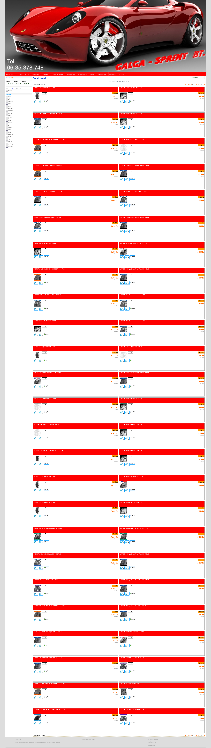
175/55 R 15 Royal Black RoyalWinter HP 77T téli (48, 657)
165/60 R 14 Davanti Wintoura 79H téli (131, 346)
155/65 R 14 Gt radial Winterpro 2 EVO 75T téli (133, 476)
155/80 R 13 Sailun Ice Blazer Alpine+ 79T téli (47, 217)
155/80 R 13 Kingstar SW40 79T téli (44, 87)
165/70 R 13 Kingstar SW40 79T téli (44, 502)
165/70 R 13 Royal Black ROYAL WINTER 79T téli (48, 450)
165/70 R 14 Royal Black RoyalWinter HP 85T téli (134, 554)
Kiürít (12, 77)
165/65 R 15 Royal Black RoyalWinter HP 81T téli (48, 631)
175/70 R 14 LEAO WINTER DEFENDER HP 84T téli (49, 269)
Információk (112, 74)
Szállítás (83, 744)
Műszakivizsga (102, 74)
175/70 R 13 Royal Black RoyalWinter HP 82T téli (134, 580)
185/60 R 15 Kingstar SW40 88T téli (44, 346)
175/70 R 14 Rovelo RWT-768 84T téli (131, 424)
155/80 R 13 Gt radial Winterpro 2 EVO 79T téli (133, 243)
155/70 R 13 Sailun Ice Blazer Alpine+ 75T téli (133, 191)
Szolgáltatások (71, 74)
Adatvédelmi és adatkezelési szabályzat (88, 739)
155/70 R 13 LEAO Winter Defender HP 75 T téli (48, 165)
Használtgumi (36, 74)
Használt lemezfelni (23, 74)
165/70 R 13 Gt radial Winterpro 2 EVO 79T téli (133, 631)
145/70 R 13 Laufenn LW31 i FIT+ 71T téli (46, 580)
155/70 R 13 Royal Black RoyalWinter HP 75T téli (48, 113)
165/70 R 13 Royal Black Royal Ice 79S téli (46, 424)
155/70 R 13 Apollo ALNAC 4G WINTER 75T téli (48, 528)
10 (198, 84)
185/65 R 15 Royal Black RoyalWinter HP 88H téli (134, 606)
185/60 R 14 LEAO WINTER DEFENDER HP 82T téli (49, 606)
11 (200, 84)
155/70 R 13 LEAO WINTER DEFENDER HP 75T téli (49, 139)
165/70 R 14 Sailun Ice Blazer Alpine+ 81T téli (47, 295)
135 (204, 84)
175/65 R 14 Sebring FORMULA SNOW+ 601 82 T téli (49, 709)
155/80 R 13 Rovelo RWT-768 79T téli (131, 87)
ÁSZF (82, 742)
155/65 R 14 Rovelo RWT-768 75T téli (131, 113)
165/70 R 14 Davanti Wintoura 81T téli (45, 398)
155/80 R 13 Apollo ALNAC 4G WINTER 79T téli (134, 528)
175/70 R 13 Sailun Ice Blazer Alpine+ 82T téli (133, 321)
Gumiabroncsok (10, 74)
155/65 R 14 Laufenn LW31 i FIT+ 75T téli (132, 657)
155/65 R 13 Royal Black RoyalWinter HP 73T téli (48, 191)
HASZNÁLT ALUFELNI (58, 74)
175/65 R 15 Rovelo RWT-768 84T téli (131, 502)
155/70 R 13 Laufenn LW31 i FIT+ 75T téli (132, 709)
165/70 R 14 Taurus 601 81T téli (129, 683)
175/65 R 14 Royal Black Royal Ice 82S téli (132, 139)
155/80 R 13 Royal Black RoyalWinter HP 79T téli (134, 165)
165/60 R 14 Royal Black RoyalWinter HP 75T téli (134, 372)
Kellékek (92, 74)
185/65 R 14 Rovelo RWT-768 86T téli (131, 450)
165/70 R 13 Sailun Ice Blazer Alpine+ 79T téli (133, 295)
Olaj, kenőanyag (82, 74)
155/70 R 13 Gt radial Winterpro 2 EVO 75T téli (47, 372)
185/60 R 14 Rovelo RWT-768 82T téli (131, 398)
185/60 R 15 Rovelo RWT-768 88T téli (45, 321)
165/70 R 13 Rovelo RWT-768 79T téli (45, 243)
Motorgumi (46, 74)
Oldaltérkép (150, 744)
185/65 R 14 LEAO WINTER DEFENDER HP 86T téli (49, 683)
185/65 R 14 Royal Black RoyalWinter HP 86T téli (134, 269)
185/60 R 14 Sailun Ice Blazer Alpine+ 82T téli (47, 554)
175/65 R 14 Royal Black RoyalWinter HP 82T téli (134, 217)
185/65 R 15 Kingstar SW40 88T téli (44, 476)
